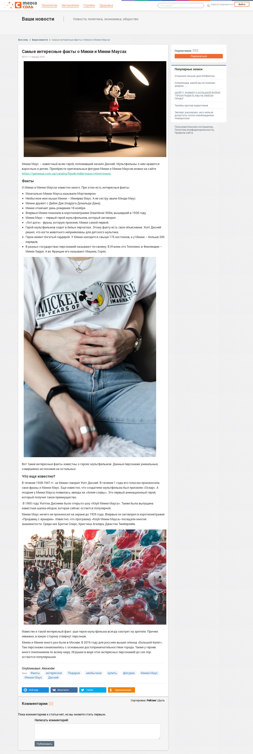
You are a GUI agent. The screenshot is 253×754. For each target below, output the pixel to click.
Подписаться (199, 56)
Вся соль (23, 39)
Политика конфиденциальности (194, 129)
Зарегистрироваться (222, 4)
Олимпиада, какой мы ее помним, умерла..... (195, 84)
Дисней (53, 677)
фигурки (129, 673)
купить (112, 673)
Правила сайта (184, 132)
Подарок (74, 673)
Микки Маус (149, 673)
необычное (93, 673)
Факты (35, 673)
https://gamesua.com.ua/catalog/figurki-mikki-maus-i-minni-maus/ (66, 173)
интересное (54, 673)
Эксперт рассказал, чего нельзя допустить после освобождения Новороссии (194, 115)
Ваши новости (38, 19)
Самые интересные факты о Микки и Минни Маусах (81, 39)
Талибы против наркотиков (191, 105)
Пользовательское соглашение (194, 126)
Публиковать (44, 743)
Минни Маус (33, 677)
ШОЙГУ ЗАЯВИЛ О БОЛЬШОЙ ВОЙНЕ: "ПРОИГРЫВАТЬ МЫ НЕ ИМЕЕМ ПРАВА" (198, 95)
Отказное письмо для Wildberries (195, 76)
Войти (242, 4)
